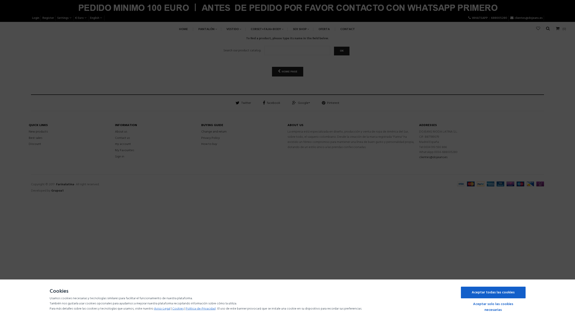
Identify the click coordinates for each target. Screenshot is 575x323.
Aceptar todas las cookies (493, 292)
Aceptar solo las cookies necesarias (493, 307)
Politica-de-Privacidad (201, 308)
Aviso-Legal (162, 308)
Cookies (178, 308)
